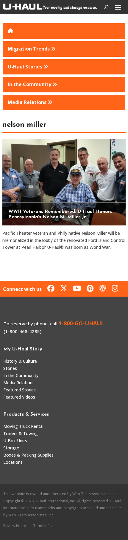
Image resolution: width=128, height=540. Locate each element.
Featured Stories (19, 390)
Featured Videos (19, 397)
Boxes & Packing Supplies (28, 455)
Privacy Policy (14, 525)
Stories (10, 368)
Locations (13, 462)
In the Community (20, 375)
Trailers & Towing (20, 433)
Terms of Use (45, 525)
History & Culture (20, 361)
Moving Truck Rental (23, 426)
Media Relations (19, 382)
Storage (11, 448)
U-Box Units (15, 440)
